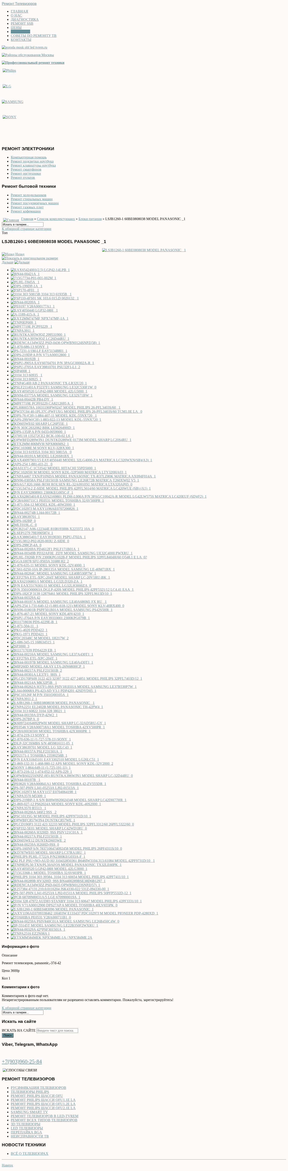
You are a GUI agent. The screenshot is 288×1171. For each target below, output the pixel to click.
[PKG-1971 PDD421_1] (29, 634)
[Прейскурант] (33, 63)
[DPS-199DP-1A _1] (26, 286)
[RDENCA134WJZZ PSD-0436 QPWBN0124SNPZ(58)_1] (55, 343)
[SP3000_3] (20, 646)
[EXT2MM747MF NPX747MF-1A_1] (39, 318)
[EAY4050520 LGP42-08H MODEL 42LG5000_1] (49, 391)
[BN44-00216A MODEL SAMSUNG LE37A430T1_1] (52, 654)
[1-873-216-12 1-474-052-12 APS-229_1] (41, 772)
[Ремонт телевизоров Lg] (7, 86)
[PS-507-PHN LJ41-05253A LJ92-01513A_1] (45, 788)
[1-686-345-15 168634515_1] (33, 642)
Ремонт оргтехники (26, 173)
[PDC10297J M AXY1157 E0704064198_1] (43, 792)
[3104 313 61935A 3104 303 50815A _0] (41, 452)
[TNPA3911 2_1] (24, 699)
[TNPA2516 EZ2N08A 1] (30, 933)
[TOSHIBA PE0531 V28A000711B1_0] (41, 917)
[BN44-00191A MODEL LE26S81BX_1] (42, 456)
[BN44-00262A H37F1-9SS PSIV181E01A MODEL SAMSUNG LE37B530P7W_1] (74, 687)
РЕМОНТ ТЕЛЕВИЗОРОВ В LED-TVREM (44, 1116)
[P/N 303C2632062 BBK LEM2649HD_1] (43, 428)
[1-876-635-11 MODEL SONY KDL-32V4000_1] (48, 565)
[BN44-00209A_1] (25, 302)
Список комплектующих (56, 219)
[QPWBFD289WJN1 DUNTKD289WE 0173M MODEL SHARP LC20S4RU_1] (71, 440)
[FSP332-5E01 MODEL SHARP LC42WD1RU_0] (49, 828)
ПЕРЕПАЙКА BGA (26, 1132)
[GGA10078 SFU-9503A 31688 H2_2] (40, 561)
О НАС (16, 15)
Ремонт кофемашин (26, 211)
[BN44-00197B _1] (25, 780)
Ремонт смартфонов (26, 169)
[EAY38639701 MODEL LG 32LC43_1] (41, 747)
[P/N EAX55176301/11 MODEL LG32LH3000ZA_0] (51, 585)
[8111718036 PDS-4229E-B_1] (34, 622)
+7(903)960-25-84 (22, 1061)
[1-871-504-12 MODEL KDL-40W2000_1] (43, 504)
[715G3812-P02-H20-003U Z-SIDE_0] (40, 541)
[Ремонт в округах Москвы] (28, 55)
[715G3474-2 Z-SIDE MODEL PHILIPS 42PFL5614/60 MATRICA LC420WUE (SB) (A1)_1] (81, 488)
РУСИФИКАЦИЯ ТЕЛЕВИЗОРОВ (38, 1088)
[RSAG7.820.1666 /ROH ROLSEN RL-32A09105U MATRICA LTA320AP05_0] (71, 484)
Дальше (8, 262)
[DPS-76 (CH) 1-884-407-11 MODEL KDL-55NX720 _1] (54, 415)
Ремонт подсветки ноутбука (32, 161)
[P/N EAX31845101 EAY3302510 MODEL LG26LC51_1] (55, 759)
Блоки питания (90, 219)
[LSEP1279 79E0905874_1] (32, 533)
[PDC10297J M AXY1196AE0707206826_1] (44, 509)
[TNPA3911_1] (22, 330)
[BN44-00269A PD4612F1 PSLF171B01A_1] (45, 549)
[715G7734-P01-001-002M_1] (33, 278)
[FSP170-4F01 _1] (25, 290)
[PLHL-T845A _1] (25, 282)
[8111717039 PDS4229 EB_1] (33, 650)
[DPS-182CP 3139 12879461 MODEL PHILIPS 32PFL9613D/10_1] (61, 594)
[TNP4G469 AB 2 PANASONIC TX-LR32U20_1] (49, 383)
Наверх (7, 1165)
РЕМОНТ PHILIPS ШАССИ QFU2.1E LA (43, 1108)
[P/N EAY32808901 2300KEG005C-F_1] (42, 492)
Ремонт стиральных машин (32, 199)
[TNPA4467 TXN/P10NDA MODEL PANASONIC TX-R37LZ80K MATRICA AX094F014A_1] (83, 476)
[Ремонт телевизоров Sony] (9, 117)
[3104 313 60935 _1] (26, 375)
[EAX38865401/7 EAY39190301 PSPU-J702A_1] (48, 537)
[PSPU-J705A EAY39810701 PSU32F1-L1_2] (45, 367)
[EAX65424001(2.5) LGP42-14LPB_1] (40, 270)
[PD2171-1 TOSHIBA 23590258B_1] (39, 755)
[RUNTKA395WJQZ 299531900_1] (38, 335)
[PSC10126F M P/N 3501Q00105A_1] (40, 695)
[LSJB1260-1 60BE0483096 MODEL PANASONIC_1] (52, 909)
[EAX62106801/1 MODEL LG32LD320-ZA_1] (46, 581)
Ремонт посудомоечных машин (35, 203)
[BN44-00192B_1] (25, 359)
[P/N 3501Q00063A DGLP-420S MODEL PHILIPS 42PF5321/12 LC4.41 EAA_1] (72, 589)
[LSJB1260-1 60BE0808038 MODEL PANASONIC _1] (144, 250)
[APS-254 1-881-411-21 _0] (31, 464)
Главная (27, 219)
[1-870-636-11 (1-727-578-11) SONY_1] (41, 739)
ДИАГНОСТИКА (25, 19)
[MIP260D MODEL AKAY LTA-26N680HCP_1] (48, 666)
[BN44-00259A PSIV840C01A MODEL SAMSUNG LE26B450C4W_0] (65, 921)
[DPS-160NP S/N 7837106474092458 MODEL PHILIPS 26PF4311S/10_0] (66, 848)
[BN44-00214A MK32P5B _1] (34, 683)
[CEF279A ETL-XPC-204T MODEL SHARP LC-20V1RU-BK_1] (60, 577)
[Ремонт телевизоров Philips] (9, 70)
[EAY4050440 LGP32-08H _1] (34, 310)
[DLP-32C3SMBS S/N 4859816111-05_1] (42, 743)
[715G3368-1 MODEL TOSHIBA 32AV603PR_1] (48, 873)
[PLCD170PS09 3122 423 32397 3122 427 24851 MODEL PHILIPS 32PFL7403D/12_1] (76, 678)
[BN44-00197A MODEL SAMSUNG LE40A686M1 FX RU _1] (59, 602)
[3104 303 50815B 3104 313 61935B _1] (41, 294)
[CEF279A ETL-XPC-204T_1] (34, 658)
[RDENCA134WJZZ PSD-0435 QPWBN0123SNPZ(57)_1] (55, 885)
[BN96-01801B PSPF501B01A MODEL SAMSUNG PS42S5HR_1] (61, 610)
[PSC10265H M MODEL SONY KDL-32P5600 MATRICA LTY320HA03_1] (69, 472)
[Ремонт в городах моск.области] (24, 47)
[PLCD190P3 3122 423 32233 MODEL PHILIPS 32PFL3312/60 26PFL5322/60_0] (72, 824)
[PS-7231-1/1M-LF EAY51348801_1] (39, 351)
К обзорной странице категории (26, 229)
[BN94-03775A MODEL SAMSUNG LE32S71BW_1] (51, 395)
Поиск (8, 1035)
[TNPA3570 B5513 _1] (28, 808)
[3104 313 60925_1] (26, 379)
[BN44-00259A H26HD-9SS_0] (35, 844)
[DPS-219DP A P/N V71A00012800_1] (40, 355)
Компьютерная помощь (29, 157)
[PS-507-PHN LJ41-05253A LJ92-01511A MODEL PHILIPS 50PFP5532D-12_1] (71, 893)
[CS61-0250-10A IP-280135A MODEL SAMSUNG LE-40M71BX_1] (63, 569)
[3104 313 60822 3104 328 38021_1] (38, 711)
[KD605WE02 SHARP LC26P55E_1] (39, 424)
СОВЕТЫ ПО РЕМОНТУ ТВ (33, 36)
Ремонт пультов (23, 177)
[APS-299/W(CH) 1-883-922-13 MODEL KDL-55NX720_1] (56, 420)
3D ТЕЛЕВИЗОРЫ (25, 1124)
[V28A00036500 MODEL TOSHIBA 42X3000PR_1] (51, 731)
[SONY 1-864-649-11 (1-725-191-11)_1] (41, 768)
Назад (19, 254)
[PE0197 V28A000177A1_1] (33, 306)
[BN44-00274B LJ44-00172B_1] (35, 513)
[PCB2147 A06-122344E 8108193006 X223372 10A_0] (52, 529)
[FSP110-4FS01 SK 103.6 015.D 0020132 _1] (45, 298)
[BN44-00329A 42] (25, 598)
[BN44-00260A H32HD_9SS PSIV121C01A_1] (47, 832)
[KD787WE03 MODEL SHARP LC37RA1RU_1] (48, 852)
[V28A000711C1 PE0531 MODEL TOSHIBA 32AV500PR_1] (57, 500)
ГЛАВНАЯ (19, 11)
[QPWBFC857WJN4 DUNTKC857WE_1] (43, 820)
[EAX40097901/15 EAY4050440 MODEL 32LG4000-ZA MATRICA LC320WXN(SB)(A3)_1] (81, 460)
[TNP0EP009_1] (23, 322)
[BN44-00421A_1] (25, 274)
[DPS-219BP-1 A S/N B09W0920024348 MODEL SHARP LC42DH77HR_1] (68, 800)
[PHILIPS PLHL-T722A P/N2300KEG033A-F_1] (48, 857)
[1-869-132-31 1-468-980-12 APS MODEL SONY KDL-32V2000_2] (62, 763)
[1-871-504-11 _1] (24, 626)
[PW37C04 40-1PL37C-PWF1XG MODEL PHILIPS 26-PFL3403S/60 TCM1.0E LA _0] (76, 411)
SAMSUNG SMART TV (29, 1112)
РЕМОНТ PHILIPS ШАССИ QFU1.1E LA (43, 1100)
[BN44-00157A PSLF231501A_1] (36, 751)
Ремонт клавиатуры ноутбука (33, 165)
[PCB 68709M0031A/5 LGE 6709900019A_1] (45, 897)
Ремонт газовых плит (27, 207)
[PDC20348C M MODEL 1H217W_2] (40, 638)
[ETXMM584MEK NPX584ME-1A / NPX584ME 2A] (51, 937)
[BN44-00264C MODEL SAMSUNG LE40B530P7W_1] (53, 573)
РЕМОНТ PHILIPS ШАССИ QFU (37, 1096)
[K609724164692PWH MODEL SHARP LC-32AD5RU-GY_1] (58, 723)
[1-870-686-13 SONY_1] (30, 347)
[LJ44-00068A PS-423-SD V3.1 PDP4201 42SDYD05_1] (53, 691)
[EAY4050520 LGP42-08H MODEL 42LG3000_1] (49, 869)
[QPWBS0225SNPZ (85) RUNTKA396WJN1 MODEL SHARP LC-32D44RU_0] (72, 776)
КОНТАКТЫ (21, 40)
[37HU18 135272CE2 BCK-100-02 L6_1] (42, 436)
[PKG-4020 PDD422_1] (29, 630)
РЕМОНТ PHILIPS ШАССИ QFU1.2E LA (43, 1104)
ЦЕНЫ (16, 27)
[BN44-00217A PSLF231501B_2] (36, 670)
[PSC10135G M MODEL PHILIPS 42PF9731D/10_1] (51, 816)
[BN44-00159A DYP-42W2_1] (34, 715)
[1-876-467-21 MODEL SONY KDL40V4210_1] (47, 614)
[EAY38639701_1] (25, 517)
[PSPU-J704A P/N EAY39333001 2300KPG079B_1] (50, 618)
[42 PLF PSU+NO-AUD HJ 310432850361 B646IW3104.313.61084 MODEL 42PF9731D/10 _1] (83, 861)
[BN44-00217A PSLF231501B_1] (36, 836)
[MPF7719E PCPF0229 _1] (31, 326)
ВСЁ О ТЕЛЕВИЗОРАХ (29, 1153)
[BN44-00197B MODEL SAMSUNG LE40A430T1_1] (52, 662)
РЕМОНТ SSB (22, 23)
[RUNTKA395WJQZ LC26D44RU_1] (40, 339)
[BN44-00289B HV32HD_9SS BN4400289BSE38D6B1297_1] (58, 881)
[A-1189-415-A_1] (25, 314)
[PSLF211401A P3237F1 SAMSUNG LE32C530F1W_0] (53, 387)
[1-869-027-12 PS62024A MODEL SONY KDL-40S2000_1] (56, 804)
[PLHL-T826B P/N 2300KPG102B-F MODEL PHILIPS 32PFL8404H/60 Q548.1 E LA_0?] (79, 557)
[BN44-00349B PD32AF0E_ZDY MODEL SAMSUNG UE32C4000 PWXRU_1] (72, 553)
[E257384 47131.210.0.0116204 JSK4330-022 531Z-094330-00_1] (60, 889)
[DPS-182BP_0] (23, 521)
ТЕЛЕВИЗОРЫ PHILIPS (30, 1092)
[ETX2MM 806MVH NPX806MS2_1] (40, 444)
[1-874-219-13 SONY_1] (30, 735)
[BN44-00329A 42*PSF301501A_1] (38, 929)
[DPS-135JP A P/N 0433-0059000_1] (38, 432)
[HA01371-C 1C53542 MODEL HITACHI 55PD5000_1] (53, 468)
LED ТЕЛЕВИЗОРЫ (27, 1128)
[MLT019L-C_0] (24, 525)
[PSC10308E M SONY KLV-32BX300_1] (42, 448)
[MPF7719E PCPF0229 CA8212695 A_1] (42, 403)
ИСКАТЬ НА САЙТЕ (19, 1030)
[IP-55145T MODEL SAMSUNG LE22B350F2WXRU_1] (54, 925)
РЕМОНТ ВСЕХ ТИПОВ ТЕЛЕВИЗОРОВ (44, 1120)
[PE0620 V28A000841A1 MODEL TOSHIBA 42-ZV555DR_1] (58, 784)
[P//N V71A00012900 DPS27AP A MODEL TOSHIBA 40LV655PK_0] (64, 905)
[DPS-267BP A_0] (25, 719)
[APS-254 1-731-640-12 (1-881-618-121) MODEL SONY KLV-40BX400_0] (67, 606)
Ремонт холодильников (28, 195)
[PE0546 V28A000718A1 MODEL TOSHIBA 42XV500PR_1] (58, 727)
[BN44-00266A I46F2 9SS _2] (33, 812)
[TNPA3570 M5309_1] (28, 796)
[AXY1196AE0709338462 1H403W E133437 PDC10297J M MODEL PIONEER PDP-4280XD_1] (84, 913)
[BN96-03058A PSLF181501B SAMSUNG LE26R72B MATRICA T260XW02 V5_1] (75, 480)
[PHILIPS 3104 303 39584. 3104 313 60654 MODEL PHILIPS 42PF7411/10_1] (70, 877)
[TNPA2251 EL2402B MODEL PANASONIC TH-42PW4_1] (57, 707)
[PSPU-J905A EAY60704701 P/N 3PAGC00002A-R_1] (52, 363)
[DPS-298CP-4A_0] (26, 545)
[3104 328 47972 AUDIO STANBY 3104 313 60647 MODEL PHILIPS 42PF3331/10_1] (76, 901)
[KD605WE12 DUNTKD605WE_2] (38, 840)
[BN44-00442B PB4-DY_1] (32, 399)
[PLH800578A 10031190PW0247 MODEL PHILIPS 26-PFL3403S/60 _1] (65, 407)
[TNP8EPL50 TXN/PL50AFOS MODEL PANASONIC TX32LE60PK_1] (66, 865)
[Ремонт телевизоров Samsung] (12, 101)
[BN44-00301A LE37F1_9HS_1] (36, 674)
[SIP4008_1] (20, 371)
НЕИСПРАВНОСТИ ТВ (30, 1136)
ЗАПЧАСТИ (20, 31)
